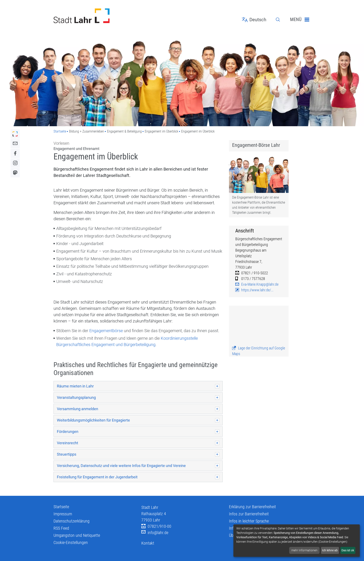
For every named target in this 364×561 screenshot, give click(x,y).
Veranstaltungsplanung (76, 397)
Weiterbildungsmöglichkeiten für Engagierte (93, 420)
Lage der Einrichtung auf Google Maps (258, 351)
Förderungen (67, 431)
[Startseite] (94, 15)
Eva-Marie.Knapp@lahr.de (259, 284)
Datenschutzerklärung (72, 521)
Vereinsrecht (67, 443)
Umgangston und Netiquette (77, 535)
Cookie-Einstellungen (71, 542)
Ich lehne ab (330, 550)
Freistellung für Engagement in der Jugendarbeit (97, 477)
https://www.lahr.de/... (257, 290)
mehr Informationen (304, 550)
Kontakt (147, 543)
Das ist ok (347, 550)
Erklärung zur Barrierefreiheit (252, 506)
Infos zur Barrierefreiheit (249, 513)
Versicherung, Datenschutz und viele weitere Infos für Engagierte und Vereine (121, 465)
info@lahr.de (158, 532)
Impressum (63, 513)
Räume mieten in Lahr (75, 386)
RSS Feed (61, 528)
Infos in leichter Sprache (249, 521)
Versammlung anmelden (77, 409)
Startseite (60, 131)
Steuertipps (66, 454)
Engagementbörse (106, 330)
